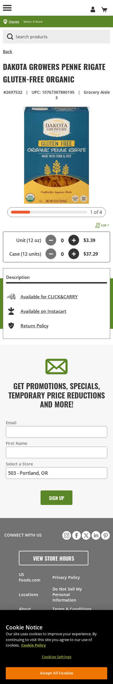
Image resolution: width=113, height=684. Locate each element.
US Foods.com (29, 577)
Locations (28, 594)
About (25, 609)
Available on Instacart (43, 311)
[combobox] (56, 37)
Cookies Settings (56, 656)
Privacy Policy (66, 577)
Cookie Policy (33, 645)
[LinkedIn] (95, 535)
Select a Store (19, 464)
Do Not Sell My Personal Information (67, 594)
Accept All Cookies (56, 673)
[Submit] (10, 36)
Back (7, 51)
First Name (16, 443)
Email (11, 422)
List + (105, 225)
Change (14, 22)
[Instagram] (66, 535)
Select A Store (33, 22)
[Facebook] (76, 535)
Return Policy (34, 326)
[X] (85, 535)
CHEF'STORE (50, 7)
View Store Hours (53, 558)
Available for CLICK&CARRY (49, 296)
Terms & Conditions (72, 609)
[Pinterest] (105, 535)
